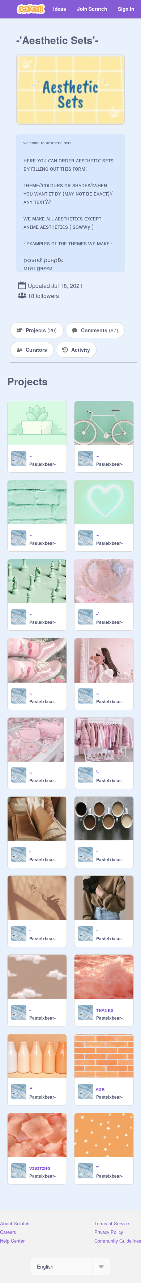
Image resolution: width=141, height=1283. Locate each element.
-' (97, 613)
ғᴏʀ (100, 1088)
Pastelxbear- (42, 464)
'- (97, 772)
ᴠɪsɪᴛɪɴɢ (39, 1167)
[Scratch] (31, 9)
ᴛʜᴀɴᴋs (105, 1009)
